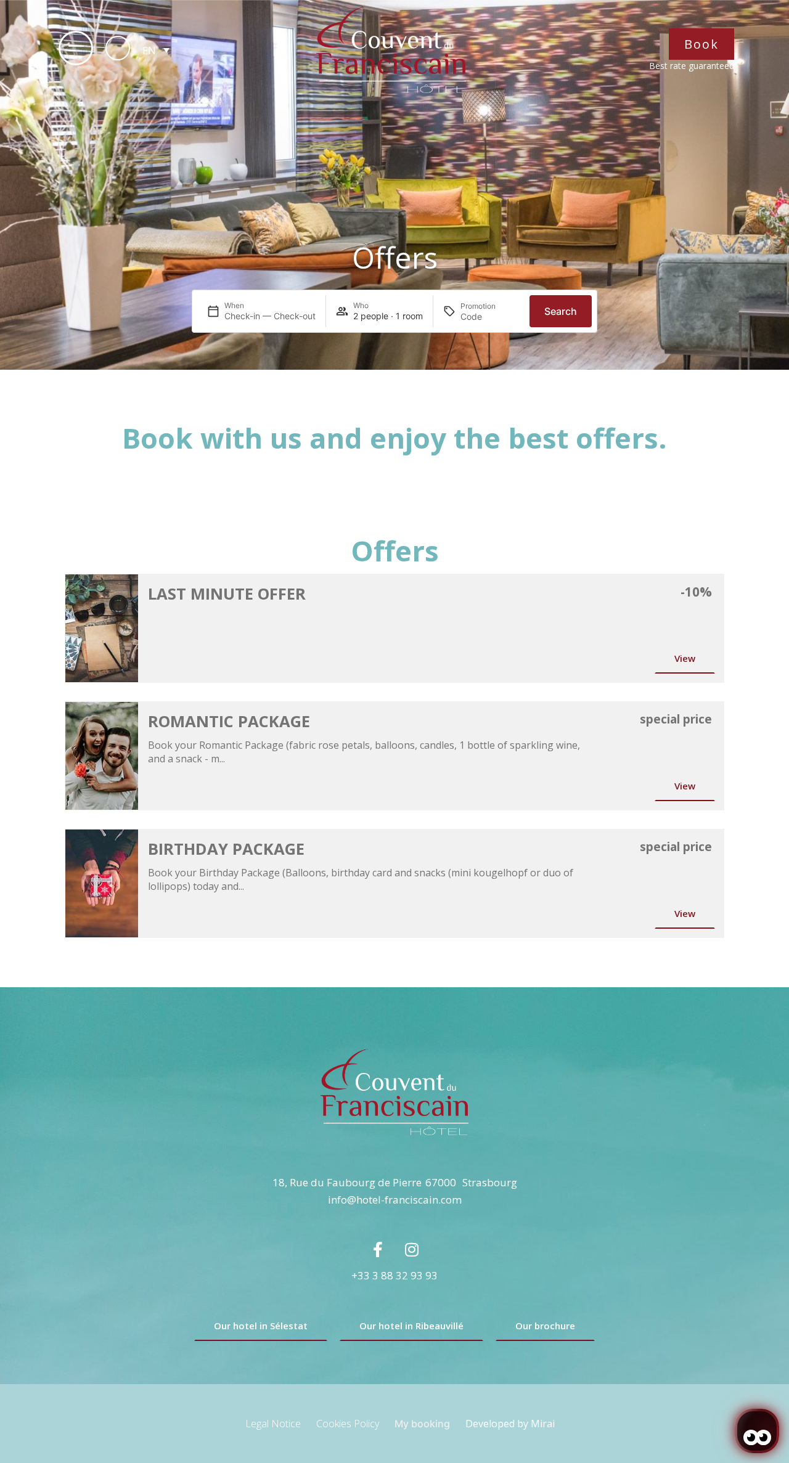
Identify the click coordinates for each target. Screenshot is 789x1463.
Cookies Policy (347, 1423)
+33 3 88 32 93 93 (394, 1275)
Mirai (543, 1423)
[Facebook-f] (377, 1249)
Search (560, 311)
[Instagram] (411, 1249)
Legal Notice (273, 1423)
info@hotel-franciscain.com (395, 1199)
